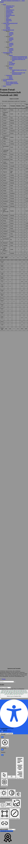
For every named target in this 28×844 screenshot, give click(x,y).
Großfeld (11, 32)
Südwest (8, 28)
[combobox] (14, 694)
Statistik (5, 80)
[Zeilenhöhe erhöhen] (2, 749)
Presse (4, 86)
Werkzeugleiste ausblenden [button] (6, 733)
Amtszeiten (8, 84)
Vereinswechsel (9, 12)
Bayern (7, 24)
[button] (0, 699)
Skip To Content (4, 829)
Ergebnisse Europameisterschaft (19, 56)
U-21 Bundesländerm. (8, 79)
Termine (8, 8)
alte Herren (11, 64)
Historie (8, 16)
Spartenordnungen (10, 15)
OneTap (9, 730)
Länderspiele (9, 75)
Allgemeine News (10, 5)
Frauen (10, 62)
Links (7, 17)
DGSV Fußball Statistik (11, 82)
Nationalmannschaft (7, 52)
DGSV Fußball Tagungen (12, 83)
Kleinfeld (11, 34)
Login (7, 21)
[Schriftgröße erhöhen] (2, 732)
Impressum (8, 19)
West (7, 26)
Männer (11, 55)
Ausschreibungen (10, 9)
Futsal (10, 35)
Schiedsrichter (9, 11)
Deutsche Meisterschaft (8, 30)
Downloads (8, 13)
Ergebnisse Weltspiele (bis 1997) (19, 58)
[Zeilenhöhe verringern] (2, 755)
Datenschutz (9, 20)
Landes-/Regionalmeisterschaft (10, 23)
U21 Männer (12, 63)
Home (4, 4)
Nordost (8, 27)
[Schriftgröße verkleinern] (2, 737)
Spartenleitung (9, 7)
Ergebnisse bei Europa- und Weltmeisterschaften (18, 73)
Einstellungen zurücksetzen (7, 831)
